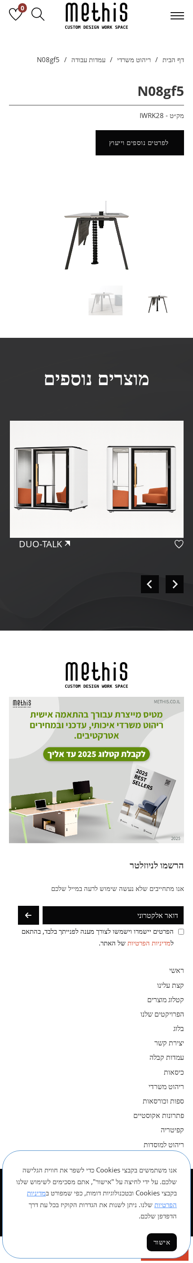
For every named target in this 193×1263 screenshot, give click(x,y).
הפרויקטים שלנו (162, 1014)
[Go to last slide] (175, 584)
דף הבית (173, 59)
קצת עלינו (170, 985)
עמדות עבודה (88, 59)
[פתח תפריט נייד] (177, 15)
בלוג (178, 1028)
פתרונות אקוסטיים (158, 1115)
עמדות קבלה (166, 1057)
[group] (97, 504)
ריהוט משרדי (134, 59)
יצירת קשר (169, 1043)
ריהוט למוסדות (164, 1144)
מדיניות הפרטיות (149, 942)
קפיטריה (172, 1130)
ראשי (176, 970)
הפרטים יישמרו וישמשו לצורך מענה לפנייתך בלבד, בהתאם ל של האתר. (98, 937)
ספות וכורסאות (163, 1101)
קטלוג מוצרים (165, 999)
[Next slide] (150, 584)
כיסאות (174, 1072)
